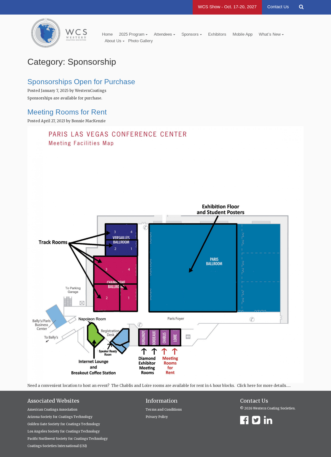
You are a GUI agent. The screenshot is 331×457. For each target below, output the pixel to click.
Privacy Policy (157, 417)
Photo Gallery (140, 41)
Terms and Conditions (164, 410)
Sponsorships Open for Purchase (81, 82)
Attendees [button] (163, 34)
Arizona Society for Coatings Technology (60, 417)
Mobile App (242, 34)
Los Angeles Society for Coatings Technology (63, 431)
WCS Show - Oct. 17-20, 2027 (227, 6)
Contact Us (278, 6)
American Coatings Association (52, 410)
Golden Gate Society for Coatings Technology (63, 424)
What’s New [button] (270, 34)
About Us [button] (114, 41)
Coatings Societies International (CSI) (57, 446)
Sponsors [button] (190, 34)
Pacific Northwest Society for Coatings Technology (67, 439)
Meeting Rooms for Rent (67, 112)
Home (107, 34)
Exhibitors (217, 34)
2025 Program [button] (132, 34)
